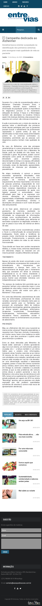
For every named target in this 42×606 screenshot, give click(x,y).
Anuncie (14, 2)
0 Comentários (28, 57)
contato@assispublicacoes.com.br (18, 583)
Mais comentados (31, 414)
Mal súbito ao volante (27, 491)
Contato (6, 6)
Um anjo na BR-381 (26, 420)
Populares (8, 414)
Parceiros (25, 2)
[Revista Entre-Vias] (23, 17)
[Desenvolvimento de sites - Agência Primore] (34, 603)
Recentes (18, 414)
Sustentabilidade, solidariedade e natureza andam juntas (28, 479)
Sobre (5, 2)
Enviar (5, 552)
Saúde (4, 57)
